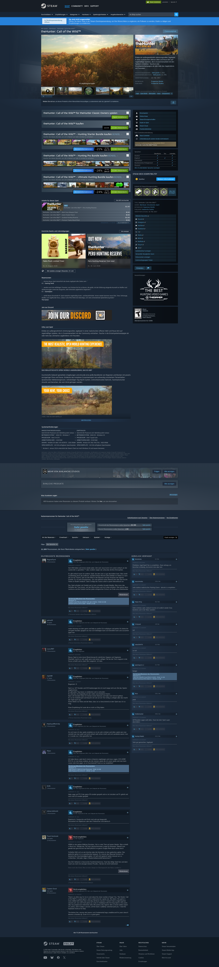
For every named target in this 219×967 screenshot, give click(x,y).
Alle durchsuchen (122, 200)
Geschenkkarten (101, 961)
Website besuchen (142, 216)
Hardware (122, 954)
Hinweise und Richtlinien (146, 954)
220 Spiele (50, 838)
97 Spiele (49, 678)
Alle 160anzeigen (172, 192)
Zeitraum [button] (86, 537)
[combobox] (151, 14)
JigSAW (49, 676)
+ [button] (171, 93)
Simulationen (151, 205)
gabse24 (50, 620)
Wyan (49, 751)
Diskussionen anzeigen (143, 257)
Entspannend (165, 93)
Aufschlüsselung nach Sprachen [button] (137, 518)
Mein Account (166, 958)
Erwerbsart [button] (63, 537)
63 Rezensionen (51, 893)
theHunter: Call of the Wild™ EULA (146, 145)
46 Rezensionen (51, 624)
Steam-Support (167, 954)
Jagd (137, 93)
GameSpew (48, 291)
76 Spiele (49, 622)
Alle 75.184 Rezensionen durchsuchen (85, 933)
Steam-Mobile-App (168, 950)
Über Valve (123, 946)
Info (86, 6)
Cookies (141, 958)
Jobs (121, 950)
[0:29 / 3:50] (87, 61)
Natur (158, 93)
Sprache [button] (75, 537)
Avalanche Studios (157, 83)
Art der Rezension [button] (48, 537)
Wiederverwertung (125, 958)
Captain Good (52, 889)
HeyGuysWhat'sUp (53, 724)
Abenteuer (52, 28)
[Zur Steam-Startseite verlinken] (49, 8)
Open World (144, 93)
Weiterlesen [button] (123, 595)
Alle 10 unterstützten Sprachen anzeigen (147, 168)
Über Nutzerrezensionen (157, 518)
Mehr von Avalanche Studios (64, 471)
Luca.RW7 (50, 649)
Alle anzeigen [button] (122, 222)
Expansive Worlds (157, 81)
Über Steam (100, 946)
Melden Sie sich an (49, 101)
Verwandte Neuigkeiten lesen (145, 254)
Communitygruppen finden (144, 260)
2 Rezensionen (51, 680)
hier (101, 501)
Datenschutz (142, 946)
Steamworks (100, 954)
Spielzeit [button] (97, 537)
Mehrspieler (152, 93)
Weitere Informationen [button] (166, 179)
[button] (47, 14)
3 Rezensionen (51, 562)
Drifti (48, 786)
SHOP (67, 6)
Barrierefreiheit (143, 950)
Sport (157, 205)
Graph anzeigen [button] (169, 537)
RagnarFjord (51, 559)
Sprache (173, 2)
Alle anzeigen (173, 494)
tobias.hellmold (52, 811)
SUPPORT (94, 6)
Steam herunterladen (169, 946)
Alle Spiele (44, 28)
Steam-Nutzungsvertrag (104, 950)
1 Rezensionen (51, 753)
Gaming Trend (49, 283)
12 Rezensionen (51, 840)
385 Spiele (50, 891)
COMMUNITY (77, 6)
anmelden (165, 2)
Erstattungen (142, 961)
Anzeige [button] (107, 537)
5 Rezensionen (51, 651)
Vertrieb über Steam (103, 958)
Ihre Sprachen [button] (51, 544)
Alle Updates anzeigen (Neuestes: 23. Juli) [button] (60, 271)
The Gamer (45, 300)
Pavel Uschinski (52, 836)
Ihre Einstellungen (172, 518)
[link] (102, 149)
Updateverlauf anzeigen (143, 251)
